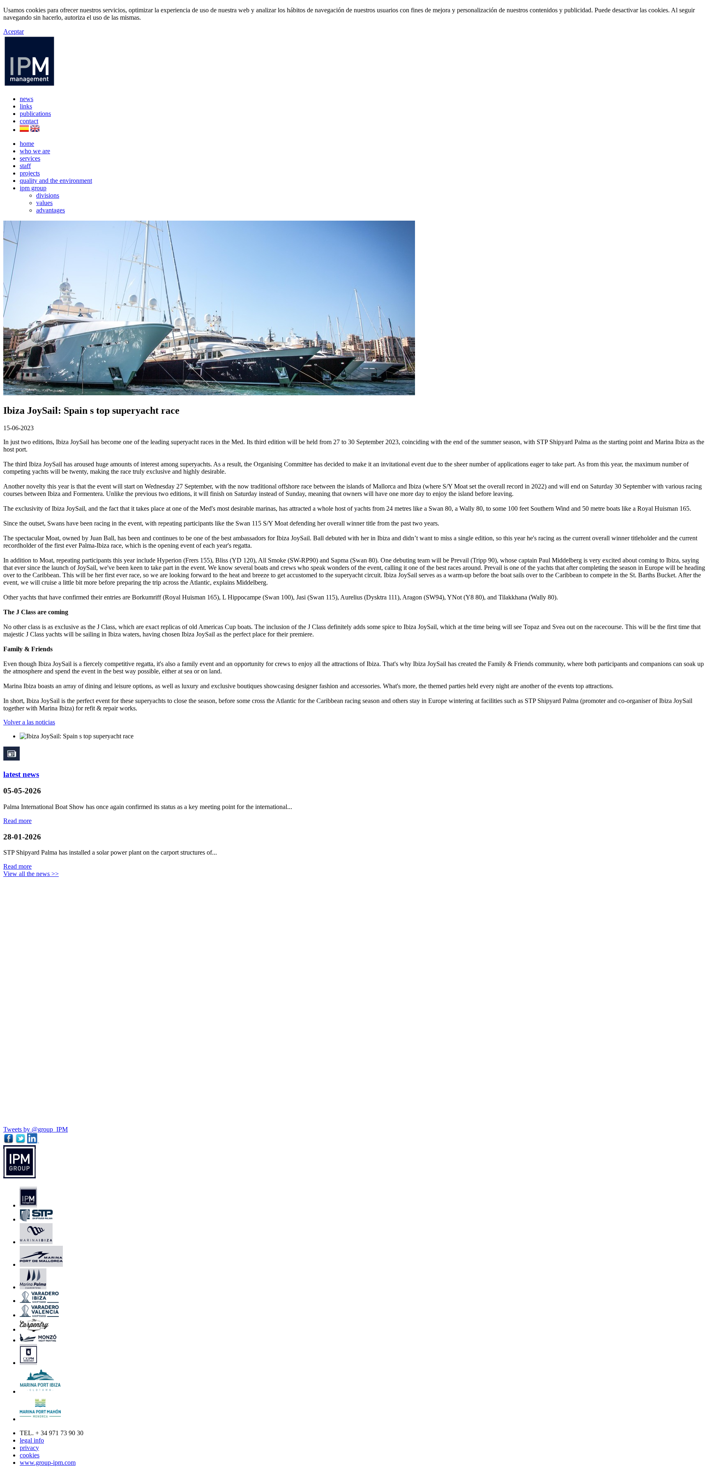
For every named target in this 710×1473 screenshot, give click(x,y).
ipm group (33, 187)
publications (35, 113)
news (26, 98)
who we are (35, 151)
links (26, 106)
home (27, 143)
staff (25, 165)
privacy (29, 1447)
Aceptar (13, 31)
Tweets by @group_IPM (35, 1129)
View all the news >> (31, 873)
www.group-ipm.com (48, 1462)
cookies (29, 1455)
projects (30, 173)
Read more (17, 820)
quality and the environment (56, 180)
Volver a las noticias (29, 722)
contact (29, 121)
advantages (50, 210)
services (30, 158)
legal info (32, 1440)
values (44, 202)
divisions (47, 195)
